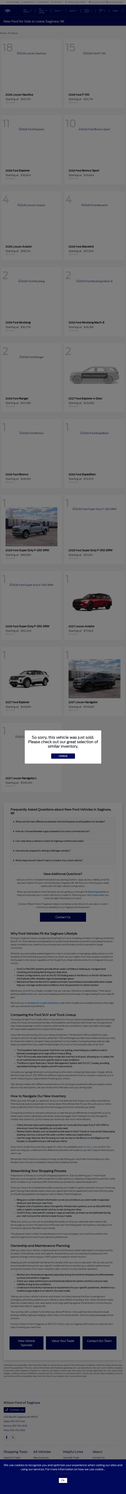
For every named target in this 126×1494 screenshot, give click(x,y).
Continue (63, 756)
